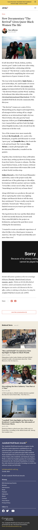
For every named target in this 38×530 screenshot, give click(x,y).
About (4, 496)
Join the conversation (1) (19, 312)
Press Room (5, 500)
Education (5, 494)
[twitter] (7, 511)
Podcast (4, 492)
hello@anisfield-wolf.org (10, 469)
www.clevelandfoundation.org (11, 526)
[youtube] (13, 511)
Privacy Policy (6, 503)
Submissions (6, 487)
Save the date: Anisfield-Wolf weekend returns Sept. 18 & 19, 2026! (19, 2)
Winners (4, 485)
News (3, 14)
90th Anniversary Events (9, 483)
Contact (4, 498)
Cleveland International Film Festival (15, 97)
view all (16, 325)
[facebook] (3, 511)
